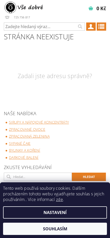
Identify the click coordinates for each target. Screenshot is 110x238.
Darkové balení (23, 157)
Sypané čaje (20, 143)
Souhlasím (55, 229)
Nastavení (55, 212)
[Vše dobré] (24, 6)
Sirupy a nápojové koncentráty (39, 122)
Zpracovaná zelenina (29, 136)
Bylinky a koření (24, 150)
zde (59, 199)
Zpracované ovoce (27, 129)
